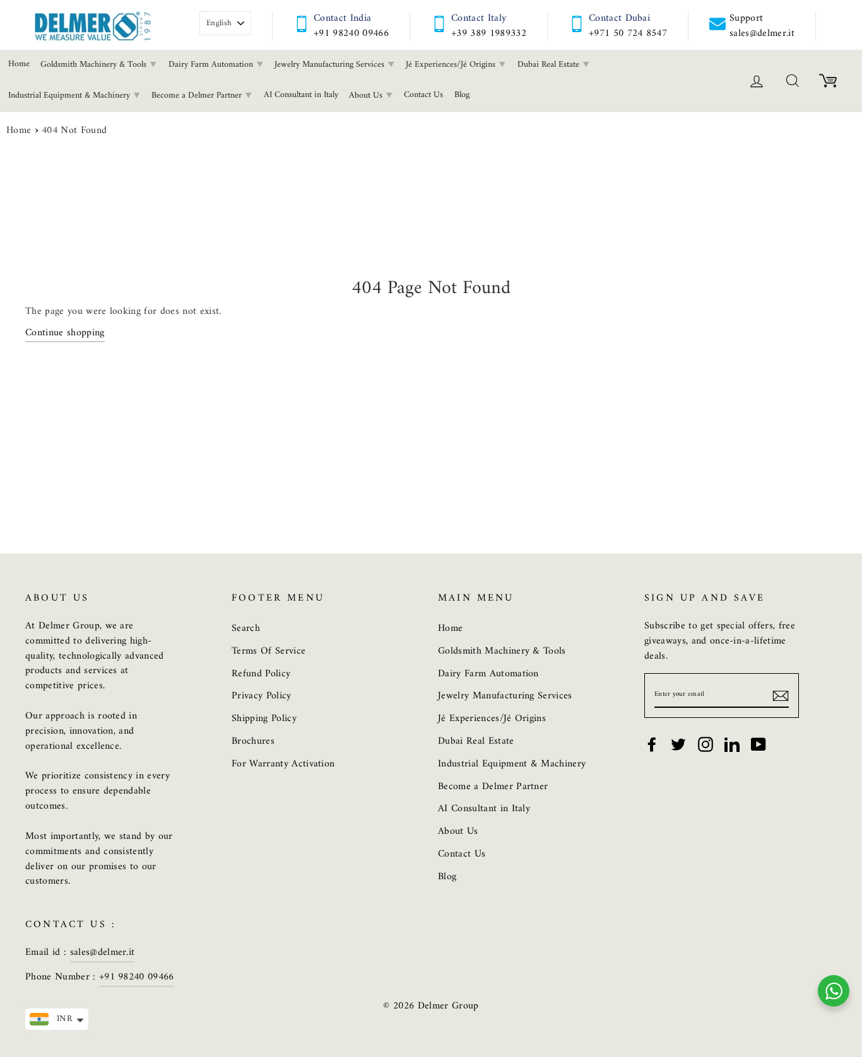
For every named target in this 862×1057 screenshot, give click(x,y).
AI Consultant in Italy (301, 95)
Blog (461, 95)
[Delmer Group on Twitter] (678, 744)
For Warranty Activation (283, 764)
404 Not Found (74, 131)
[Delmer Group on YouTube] (758, 744)
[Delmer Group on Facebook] (651, 744)
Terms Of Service (268, 651)
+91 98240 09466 (351, 33)
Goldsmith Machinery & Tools (94, 64)
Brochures (253, 741)
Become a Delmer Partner (197, 95)
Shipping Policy (264, 718)
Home (18, 131)
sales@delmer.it (102, 952)
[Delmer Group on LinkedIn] (732, 744)
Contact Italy (478, 18)
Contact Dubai (619, 18)
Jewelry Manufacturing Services (331, 64)
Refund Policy (261, 674)
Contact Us (423, 95)
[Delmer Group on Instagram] (705, 744)
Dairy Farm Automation (212, 64)
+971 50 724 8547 (628, 33)
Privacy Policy (262, 696)
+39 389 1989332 (488, 33)
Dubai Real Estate (549, 64)
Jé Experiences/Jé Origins (452, 64)
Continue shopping (65, 334)
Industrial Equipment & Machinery (512, 764)
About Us (367, 95)
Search (246, 628)
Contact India (342, 18)
